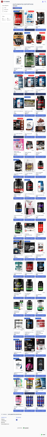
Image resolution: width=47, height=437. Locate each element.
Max (7, 18)
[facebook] (17, 420)
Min (2, 18)
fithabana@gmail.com (5, 423)
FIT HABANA (6, 1)
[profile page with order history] (43, 1)
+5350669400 (3, 420)
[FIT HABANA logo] (2, 1)
